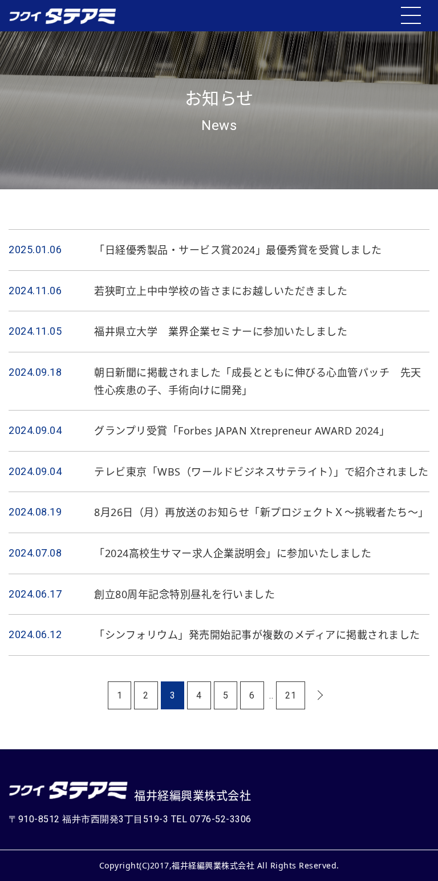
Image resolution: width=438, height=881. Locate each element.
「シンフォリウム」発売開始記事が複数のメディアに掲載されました (257, 635)
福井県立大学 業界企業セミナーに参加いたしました (220, 331)
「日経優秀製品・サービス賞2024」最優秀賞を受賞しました (238, 250)
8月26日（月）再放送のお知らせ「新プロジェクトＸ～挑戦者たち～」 (261, 512)
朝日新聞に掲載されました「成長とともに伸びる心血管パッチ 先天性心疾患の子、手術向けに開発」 (257, 381)
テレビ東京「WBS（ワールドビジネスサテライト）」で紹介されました (261, 471)
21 (290, 695)
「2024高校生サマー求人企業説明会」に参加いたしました (232, 553)
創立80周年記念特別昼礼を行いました (184, 594)
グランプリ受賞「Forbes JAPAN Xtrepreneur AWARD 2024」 (242, 430)
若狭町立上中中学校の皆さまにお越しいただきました (220, 291)
